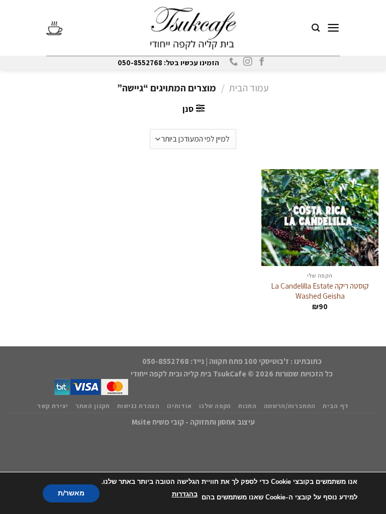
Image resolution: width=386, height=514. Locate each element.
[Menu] (333, 28)
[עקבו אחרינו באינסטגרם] (247, 62)
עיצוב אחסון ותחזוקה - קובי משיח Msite (193, 422)
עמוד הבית (249, 87)
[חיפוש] (316, 28)
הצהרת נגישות (138, 406)
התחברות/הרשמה (290, 406)
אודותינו (179, 406)
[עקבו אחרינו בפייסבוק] (261, 62)
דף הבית (336, 406)
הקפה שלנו (215, 406)
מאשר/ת (71, 492)
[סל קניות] (54, 28)
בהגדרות (185, 494)
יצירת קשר (52, 406)
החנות (247, 406)
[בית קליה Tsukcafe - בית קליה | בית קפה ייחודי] (193, 28)
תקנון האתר (92, 406)
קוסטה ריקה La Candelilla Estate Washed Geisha (320, 291)
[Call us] (233, 62)
